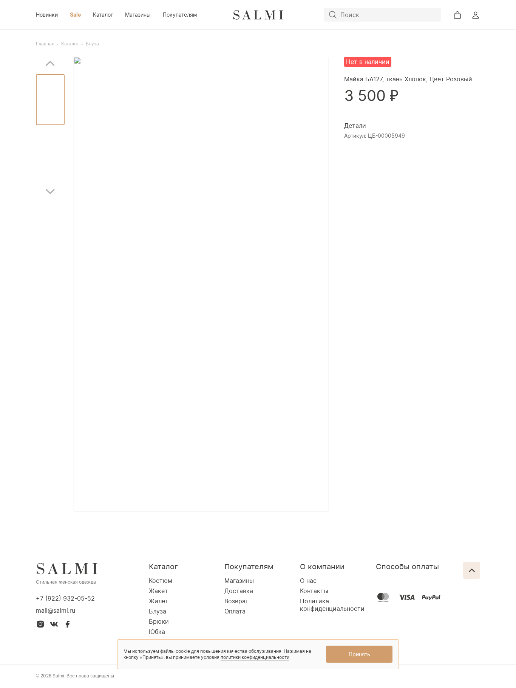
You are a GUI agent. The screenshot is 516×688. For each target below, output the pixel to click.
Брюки (159, 621)
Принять (359, 654)
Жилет (158, 601)
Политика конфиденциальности (332, 604)
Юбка (157, 631)
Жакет (158, 591)
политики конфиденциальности (255, 657)
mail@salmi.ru (55, 610)
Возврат (236, 601)
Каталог (103, 14)
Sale (75, 14)
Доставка (238, 591)
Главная (45, 44)
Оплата (235, 611)
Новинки (47, 14)
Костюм (160, 580)
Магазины (138, 14)
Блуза (92, 44)
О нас (308, 580)
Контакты (314, 591)
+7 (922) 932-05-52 (65, 598)
